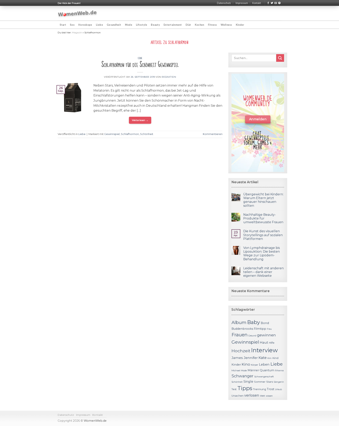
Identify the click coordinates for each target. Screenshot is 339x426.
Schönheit (146, 134)
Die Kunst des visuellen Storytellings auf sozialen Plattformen (263, 234)
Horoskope (85, 24)
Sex (72, 24)
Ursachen (237, 395)
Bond (265, 323)
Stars (269, 381)
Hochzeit (240, 350)
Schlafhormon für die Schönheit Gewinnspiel (140, 64)
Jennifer (251, 358)
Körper (254, 364)
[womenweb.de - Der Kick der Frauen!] (77, 13)
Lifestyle (141, 24)
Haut (264, 342)
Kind (275, 358)
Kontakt (256, 3)
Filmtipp (260, 328)
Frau (269, 329)
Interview (264, 350)
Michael (235, 370)
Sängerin (279, 381)
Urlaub (278, 389)
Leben (264, 364)
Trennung (259, 389)
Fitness (212, 24)
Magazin (77, 32)
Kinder (240, 24)
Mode (128, 24)
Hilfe (271, 342)
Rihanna (279, 370)
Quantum (267, 370)
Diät (188, 24)
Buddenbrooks (242, 328)
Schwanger (242, 376)
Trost (270, 389)
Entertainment (173, 24)
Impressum (241, 3)
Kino (246, 364)
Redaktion (169, 77)
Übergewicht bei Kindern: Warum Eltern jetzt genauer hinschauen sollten (263, 200)
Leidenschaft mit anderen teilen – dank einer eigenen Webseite (263, 272)
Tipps (244, 388)
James (237, 358)
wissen (269, 396)
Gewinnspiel (112, 134)
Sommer (259, 381)
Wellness (226, 24)
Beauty (155, 24)
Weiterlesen (140, 120)
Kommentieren (212, 134)
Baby (253, 322)
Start (63, 24)
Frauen (239, 335)
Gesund (252, 335)
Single (248, 381)
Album (238, 322)
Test (234, 389)
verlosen (251, 395)
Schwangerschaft (264, 376)
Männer (253, 370)
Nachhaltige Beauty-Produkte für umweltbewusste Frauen (263, 218)
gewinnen (266, 335)
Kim (269, 358)
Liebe (99, 24)
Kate (263, 358)
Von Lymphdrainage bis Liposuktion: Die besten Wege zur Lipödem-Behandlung (261, 253)
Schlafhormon (130, 134)
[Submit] (280, 58)
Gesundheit (114, 24)
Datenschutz (224, 3)
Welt (262, 395)
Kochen (199, 24)
